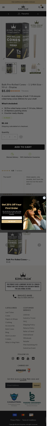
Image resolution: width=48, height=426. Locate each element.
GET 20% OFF (11, 221)
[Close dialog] (44, 198)
